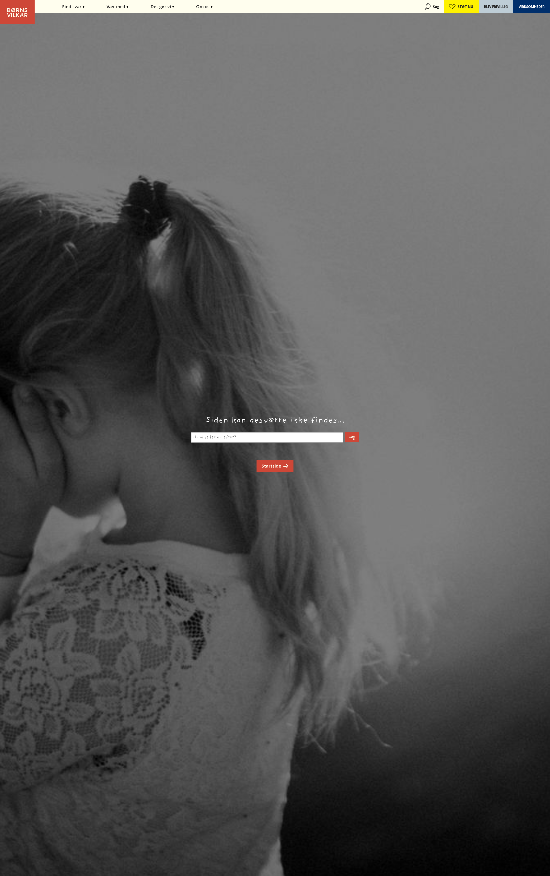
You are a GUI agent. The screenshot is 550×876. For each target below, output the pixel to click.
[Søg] (428, 6)
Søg (436, 6)
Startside (271, 466)
